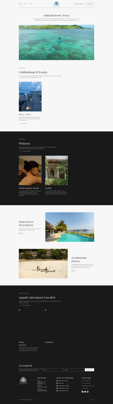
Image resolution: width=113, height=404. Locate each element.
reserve (90, 3)
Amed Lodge (60, 383)
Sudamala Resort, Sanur (63, 380)
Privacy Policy (92, 399)
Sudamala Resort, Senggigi (63, 385)
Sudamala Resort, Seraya (63, 390)
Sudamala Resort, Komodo (63, 388)
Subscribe (89, 369)
